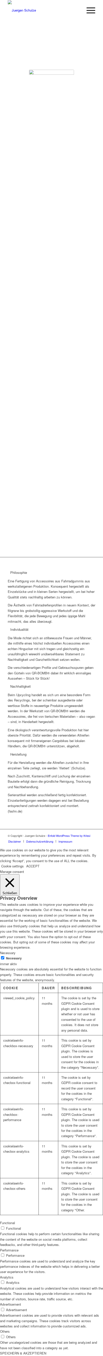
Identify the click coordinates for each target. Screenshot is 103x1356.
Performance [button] (9, 1250)
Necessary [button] (8, 952)
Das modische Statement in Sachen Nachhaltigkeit (51, 483)
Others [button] (5, 1331)
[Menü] (88, 10)
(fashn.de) (65, 485)
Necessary (14, 958)
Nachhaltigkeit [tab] (20, 686)
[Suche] (77, 10)
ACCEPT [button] (33, 866)
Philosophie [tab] (18, 572)
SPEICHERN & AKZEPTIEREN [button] (23, 1353)
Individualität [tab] (19, 629)
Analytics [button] (7, 1277)
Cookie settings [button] (12, 866)
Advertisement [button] (10, 1304)
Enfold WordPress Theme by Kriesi (69, 836)
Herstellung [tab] (18, 754)
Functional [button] (7, 1222)
